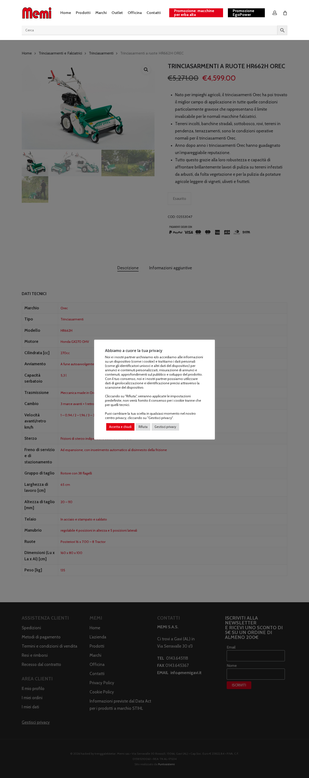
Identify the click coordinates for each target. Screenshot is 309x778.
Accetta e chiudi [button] (120, 427)
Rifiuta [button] (143, 427)
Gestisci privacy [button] (165, 427)
